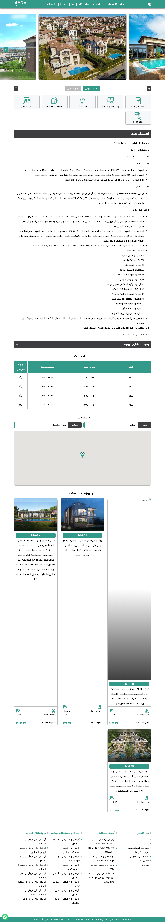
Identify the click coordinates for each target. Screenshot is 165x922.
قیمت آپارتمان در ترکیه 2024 (102, 873)
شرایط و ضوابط (142, 852)
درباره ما (64, 4)
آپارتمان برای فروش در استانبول (35, 841)
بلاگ (73, 4)
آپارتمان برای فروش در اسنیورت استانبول (66, 841)
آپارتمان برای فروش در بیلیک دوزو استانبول (67, 858)
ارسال (30, 486)
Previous (159, 49)
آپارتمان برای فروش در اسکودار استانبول (32, 884)
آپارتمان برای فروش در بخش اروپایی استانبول (33, 850)
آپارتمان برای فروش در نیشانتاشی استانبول (35, 892)
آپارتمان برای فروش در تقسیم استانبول (32, 875)
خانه (122, 4)
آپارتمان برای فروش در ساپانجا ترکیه (66, 884)
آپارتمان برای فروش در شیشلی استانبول (66, 875)
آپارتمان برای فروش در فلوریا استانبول (67, 892)
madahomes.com (81, 920)
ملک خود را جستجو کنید (89, 4)
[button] (149, 4)
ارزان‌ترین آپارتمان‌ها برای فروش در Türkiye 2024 (103, 841)
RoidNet (54, 920)
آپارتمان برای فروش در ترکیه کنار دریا (33, 858)
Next (6, 49)
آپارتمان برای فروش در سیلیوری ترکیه (70, 867)
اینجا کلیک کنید (48, 377)
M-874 (35, 535)
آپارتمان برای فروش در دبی (33, 899)
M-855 (129, 766)
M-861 (82, 535)
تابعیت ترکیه (110, 4)
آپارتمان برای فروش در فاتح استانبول (67, 901)
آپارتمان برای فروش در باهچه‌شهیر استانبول (70, 850)
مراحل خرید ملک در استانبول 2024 (102, 867)
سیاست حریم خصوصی (139, 856)
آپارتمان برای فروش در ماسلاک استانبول (32, 867)
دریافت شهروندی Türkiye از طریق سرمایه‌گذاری (102, 858)
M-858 (129, 684)
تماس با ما (51, 4)
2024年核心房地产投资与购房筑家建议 (101, 850)
